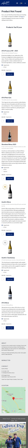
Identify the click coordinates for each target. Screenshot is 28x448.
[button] (24, 423)
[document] (14, 224)
